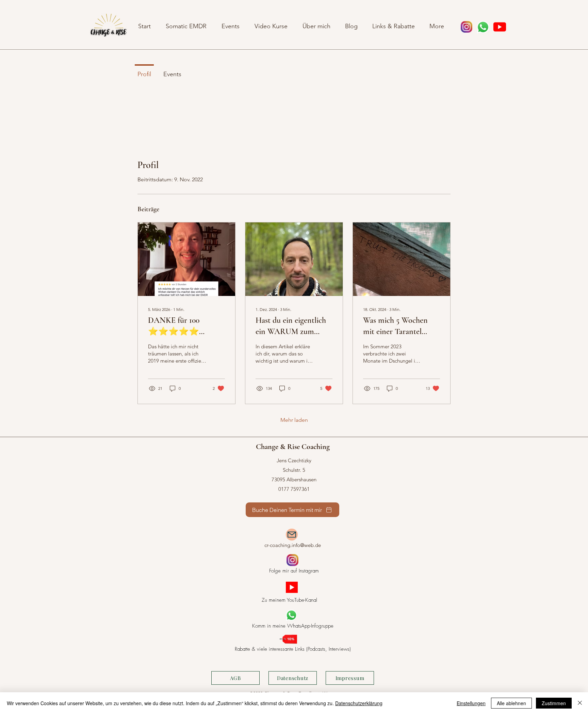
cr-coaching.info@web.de (292, 545)
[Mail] (292, 535)
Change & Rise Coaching (293, 446)
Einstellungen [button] (471, 703)
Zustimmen (554, 703)
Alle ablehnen (511, 703)
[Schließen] (580, 703)
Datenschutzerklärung (358, 703)
